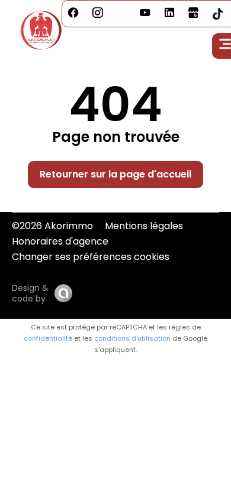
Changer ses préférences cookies (90, 257)
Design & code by (30, 293)
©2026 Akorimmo (52, 226)
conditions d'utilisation (132, 338)
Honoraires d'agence (60, 241)
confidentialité (48, 338)
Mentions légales (144, 226)
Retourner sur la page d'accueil (115, 174)
